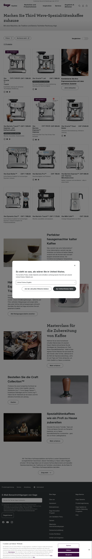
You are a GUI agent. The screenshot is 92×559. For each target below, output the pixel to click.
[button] (64, 289)
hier (51, 555)
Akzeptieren (68, 554)
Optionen (68, 545)
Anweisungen (11, 552)
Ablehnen (68, 550)
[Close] (74, 265)
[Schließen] (89, 550)
